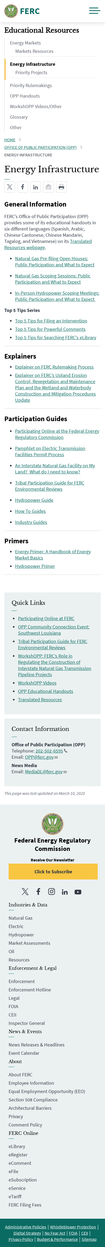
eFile (13, 1171)
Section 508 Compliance (33, 1100)
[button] (95, 11)
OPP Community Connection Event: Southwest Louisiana (53, 630)
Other (16, 127)
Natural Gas (21, 918)
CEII (12, 1015)
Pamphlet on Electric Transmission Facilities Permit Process (50, 451)
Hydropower (21, 935)
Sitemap (89, 1239)
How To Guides (30, 511)
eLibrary (17, 1146)
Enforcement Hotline (30, 990)
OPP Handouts (25, 96)
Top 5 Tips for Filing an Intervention (51, 321)
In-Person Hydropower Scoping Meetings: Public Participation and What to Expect (57, 296)
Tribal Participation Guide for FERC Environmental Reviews (49, 486)
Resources (19, 960)
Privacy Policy (21, 1239)
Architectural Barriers (30, 1108)
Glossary (18, 117)
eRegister (18, 1155)
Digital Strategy (27, 1233)
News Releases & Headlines (37, 1045)
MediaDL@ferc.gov (43, 771)
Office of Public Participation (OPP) (40, 147)
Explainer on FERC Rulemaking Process (54, 367)
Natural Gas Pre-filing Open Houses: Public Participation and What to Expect (54, 261)
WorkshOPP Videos (37, 683)
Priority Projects (31, 72)
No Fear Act (55, 1233)
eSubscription (23, 1180)
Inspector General (27, 1023)
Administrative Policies (25, 1226)
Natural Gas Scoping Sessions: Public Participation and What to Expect (52, 279)
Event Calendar (24, 1053)
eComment (20, 1163)
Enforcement (22, 981)
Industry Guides (31, 522)
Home (9, 139)
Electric (16, 926)
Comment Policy (25, 1125)
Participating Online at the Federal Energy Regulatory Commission (57, 434)
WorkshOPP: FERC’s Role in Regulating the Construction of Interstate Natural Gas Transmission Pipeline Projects (54, 665)
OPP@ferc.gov (39, 757)
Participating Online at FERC (46, 618)
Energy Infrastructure (32, 64)
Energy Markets (25, 43)
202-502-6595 (49, 751)
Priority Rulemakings (31, 85)
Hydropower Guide (34, 500)
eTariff (15, 1196)
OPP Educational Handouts (45, 691)
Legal (14, 998)
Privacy (16, 1116)
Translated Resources (40, 699)
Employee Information (31, 1083)
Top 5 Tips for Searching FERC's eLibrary (55, 337)
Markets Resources (34, 51)
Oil (11, 951)
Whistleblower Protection (73, 1226)
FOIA (13, 1006)
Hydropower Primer (35, 566)
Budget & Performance (57, 1239)
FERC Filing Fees (25, 1205)
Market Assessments (29, 943)
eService (17, 1188)
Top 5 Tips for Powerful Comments (50, 329)
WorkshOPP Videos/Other (36, 106)
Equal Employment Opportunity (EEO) (47, 1091)
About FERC (20, 1074)
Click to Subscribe (53, 871)
